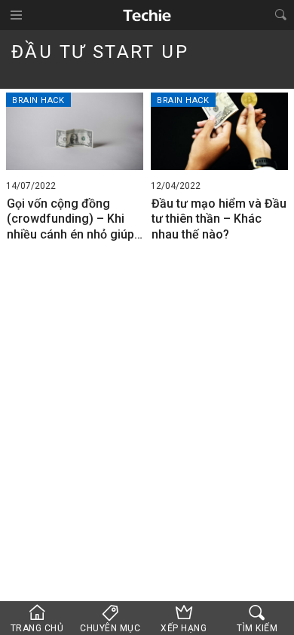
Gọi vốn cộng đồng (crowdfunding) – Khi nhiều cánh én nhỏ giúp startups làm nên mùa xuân (70, 219)
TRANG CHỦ (37, 628)
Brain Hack (38, 100)
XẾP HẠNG (184, 628)
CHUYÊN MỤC (110, 628)
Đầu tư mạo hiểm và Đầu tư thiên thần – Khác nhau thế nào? (219, 219)
